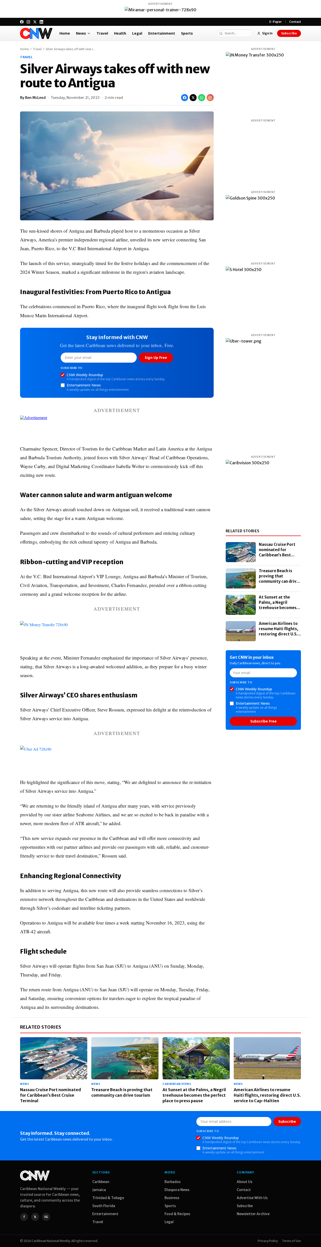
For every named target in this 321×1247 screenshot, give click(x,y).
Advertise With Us (252, 1198)
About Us (244, 1181)
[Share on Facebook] (184, 97)
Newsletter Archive (253, 1214)
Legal (137, 33)
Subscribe (289, 33)
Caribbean (100, 1181)
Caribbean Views (177, 1084)
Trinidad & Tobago (108, 1198)
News (81, 33)
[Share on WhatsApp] (201, 97)
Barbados (173, 1181)
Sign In (267, 33)
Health (120, 33)
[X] (35, 22)
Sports (187, 33)
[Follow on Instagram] (210, 97)
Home (64, 33)
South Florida (103, 1206)
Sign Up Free (156, 357)
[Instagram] (28, 22)
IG (46, 1217)
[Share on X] (193, 97)
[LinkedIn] (41, 22)
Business (172, 1198)
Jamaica (99, 1190)
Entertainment (161, 33)
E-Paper (275, 22)
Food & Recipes (177, 1214)
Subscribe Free (263, 721)
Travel (102, 33)
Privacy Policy (268, 1241)
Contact (295, 22)
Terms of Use (291, 1241)
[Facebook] (22, 22)
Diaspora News (177, 1190)
